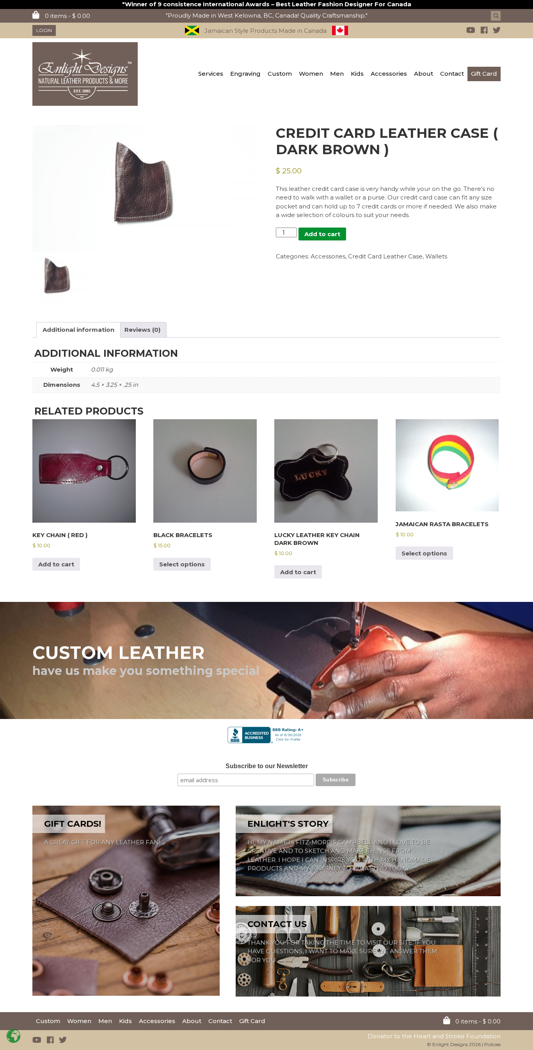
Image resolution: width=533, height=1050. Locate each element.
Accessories (389, 73)
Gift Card (484, 73)
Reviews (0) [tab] (142, 329)
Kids (357, 73)
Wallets (436, 256)
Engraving (245, 73)
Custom (280, 73)
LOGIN (44, 30)
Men (337, 73)
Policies (492, 1044)
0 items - (66, 16)
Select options (182, 564)
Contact (452, 73)
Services (210, 73)
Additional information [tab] (78, 329)
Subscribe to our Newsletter (267, 766)
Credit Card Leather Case (385, 256)
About (423, 73)
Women (311, 73)
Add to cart (322, 234)
